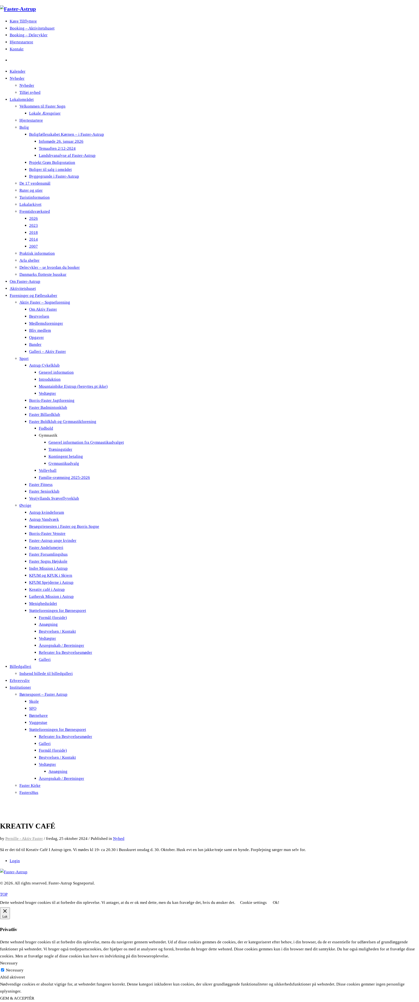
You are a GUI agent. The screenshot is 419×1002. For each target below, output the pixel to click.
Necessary (15, 970)
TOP (4, 894)
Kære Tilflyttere (23, 21)
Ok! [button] (276, 902)
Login (15, 861)
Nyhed (118, 838)
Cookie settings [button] (253, 902)
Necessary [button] (9, 963)
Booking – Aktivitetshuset (32, 28)
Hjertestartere (21, 42)
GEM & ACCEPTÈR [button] (17, 998)
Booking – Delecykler (29, 35)
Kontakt (17, 49)
